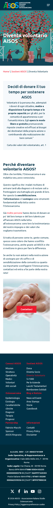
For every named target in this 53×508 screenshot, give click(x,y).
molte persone (14, 213)
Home (6, 71)
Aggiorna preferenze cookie (33, 504)
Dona (29, 368)
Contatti (30, 427)
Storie (29, 405)
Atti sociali (11, 386)
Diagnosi (10, 412)
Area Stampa (32, 401)
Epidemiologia (13, 398)
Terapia (9, 415)
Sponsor (10, 431)
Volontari (10, 382)
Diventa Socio (33, 372)
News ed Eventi (33, 398)
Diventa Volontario (35, 375)
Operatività (11, 375)
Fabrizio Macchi (13, 427)
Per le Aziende (33, 382)
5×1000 (30, 379)
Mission (9, 368)
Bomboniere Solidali (36, 389)
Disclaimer (31, 434)
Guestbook (31, 408)
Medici (9, 379)
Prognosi (10, 419)
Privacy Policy (33, 431)
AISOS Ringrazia (13, 434)
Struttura (10, 372)
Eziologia (10, 401)
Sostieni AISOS (18, 71)
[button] (48, 5)
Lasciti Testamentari (36, 386)
